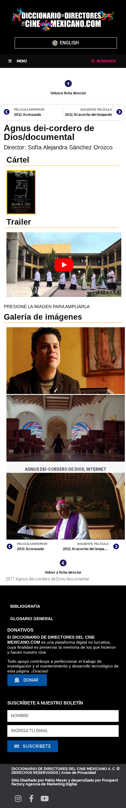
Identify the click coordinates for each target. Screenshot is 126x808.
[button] (17, 61)
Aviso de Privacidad (78, 772)
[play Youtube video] (63, 264)
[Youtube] (44, 798)
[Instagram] (18, 798)
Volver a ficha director (63, 572)
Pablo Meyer (56, 780)
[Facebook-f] (31, 798)
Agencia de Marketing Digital (51, 784)
